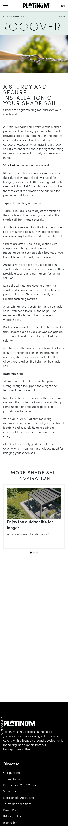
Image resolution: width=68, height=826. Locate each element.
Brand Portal (11, 810)
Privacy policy (12, 816)
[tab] (31, 553)
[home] (36, 5)
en (63, 5)
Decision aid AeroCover (18, 797)
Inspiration (10, 822)
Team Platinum (13, 779)
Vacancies (10, 791)
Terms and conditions (17, 804)
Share (62, 16)
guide (35, 444)
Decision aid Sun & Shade (20, 785)
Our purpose (11, 772)
